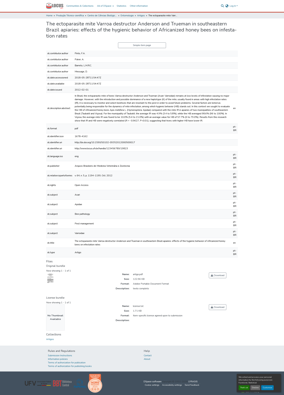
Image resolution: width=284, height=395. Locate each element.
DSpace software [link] (152, 381)
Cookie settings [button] (152, 385)
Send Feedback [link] (192, 385)
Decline (255, 387)
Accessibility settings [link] (172, 385)
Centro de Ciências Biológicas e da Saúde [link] (102, 15)
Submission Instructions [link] (60, 355)
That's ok (244, 387)
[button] (54, 6)
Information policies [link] (58, 359)
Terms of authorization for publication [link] (66, 362)
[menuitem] (105, 6)
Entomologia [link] (127, 15)
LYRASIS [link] (193, 381)
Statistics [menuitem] (121, 6)
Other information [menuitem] (139, 6)
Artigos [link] (141, 15)
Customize (267, 387)
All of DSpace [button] (104, 6)
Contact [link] (148, 355)
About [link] (147, 359)
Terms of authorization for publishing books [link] (70, 366)
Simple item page (142, 45)
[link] (217, 275)
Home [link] (49, 15)
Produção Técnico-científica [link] (70, 15)
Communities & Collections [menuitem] (79, 6)
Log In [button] (233, 6)
